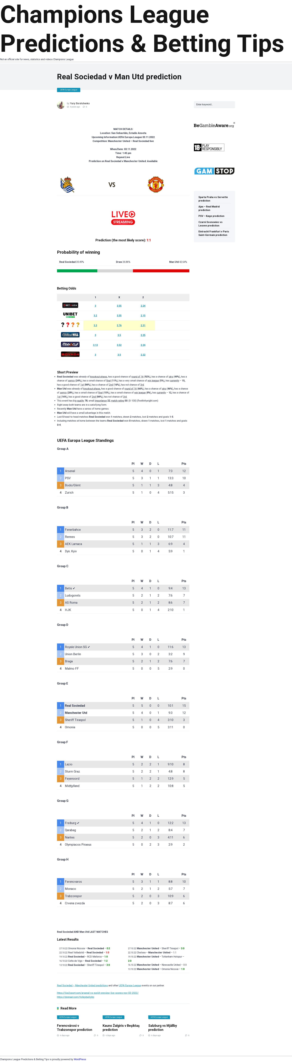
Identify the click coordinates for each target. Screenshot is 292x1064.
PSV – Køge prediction (211, 216)
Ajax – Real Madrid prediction (209, 208)
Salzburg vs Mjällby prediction (162, 1028)
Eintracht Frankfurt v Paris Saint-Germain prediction (213, 233)
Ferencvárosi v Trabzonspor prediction (74, 1028)
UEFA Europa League (68, 90)
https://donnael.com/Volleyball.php (75, 997)
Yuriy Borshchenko (80, 103)
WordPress (80, 1059)
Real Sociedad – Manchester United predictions (82, 985)
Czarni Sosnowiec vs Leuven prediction (210, 224)
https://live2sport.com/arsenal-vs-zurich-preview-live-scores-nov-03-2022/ (98, 993)
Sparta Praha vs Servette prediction (213, 199)
